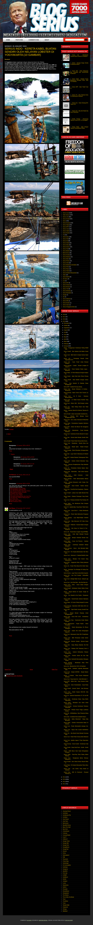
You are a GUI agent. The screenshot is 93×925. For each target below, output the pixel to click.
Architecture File (67, 815)
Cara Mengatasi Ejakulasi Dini (18, 489)
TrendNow (65, 901)
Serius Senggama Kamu (69, 306)
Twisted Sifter (66, 905)
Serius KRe (65, 300)
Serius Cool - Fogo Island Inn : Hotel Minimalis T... (76, 679)
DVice (64, 853)
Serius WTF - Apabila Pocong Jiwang (73, 386)
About (47, 40)
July (65, 332)
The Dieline (66, 895)
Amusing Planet (67, 811)
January (66, 346)
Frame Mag (65, 861)
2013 (64, 779)
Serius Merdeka (67, 290)
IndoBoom (65, 877)
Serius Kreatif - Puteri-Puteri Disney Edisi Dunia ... (76, 441)
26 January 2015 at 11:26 (27, 463)
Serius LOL (65, 216)
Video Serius (66, 214)
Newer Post (8, 669)
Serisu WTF (66, 282)
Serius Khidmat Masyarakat (69, 272)
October (66, 325)
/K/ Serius (65, 278)
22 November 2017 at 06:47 (23, 508)
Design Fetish (66, 841)
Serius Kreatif (66, 218)
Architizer (65, 817)
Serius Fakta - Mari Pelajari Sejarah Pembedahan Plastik (79, 127)
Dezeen (65, 851)
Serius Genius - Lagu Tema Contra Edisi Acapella (76, 573)
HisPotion (65, 867)
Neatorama (65, 885)
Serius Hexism (66, 284)
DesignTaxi (65, 849)
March (65, 341)
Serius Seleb (66, 242)
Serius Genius (66, 246)
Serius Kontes (66, 302)
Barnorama (65, 823)
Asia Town (65, 821)
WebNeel (65, 911)
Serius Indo (65, 236)
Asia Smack (66, 819)
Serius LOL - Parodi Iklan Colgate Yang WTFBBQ (76, 531)
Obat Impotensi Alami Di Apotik (18, 492)
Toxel (64, 899)
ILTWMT (65, 875)
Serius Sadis (66, 230)
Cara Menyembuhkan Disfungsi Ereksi (20, 491)
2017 (64, 316)
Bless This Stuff (66, 827)
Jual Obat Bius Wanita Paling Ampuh (20, 497)
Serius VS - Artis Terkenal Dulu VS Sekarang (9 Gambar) (79, 95)
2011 (64, 783)
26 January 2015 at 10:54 (23, 483)
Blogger (29, 920)
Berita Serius (66, 252)
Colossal (65, 833)
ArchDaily (65, 813)
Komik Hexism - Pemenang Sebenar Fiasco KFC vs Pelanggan (79, 119)
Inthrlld (64, 879)
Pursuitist (65, 889)
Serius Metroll (66, 276)
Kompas (11, 429)
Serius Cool (66, 212)
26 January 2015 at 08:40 (27, 457)
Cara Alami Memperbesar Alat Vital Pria (20, 496)
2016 (64, 319)
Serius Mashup (66, 256)
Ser (64, 296)
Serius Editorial (66, 298)
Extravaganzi (66, 855)
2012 (64, 781)
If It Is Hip (65, 873)
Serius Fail (65, 248)
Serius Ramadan (67, 292)
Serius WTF (66, 226)
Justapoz (65, 881)
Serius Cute (66, 228)
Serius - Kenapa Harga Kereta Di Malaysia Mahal (79, 63)
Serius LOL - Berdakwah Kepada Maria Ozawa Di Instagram (79, 55)
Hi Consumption (67, 865)
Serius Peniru (66, 260)
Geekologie (66, 863)
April (65, 339)
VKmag (64, 909)
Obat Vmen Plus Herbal (16, 495)
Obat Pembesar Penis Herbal (17, 488)
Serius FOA (65, 266)
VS (63, 234)
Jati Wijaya (12, 508)
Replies (13, 454)
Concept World (66, 835)
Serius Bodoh (66, 250)
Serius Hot (65, 240)
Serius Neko (66, 244)
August (66, 330)
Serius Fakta (66, 224)
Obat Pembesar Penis (16, 501)
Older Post (54, 669)
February (66, 343)
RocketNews (66, 891)
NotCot (64, 887)
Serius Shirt (66, 262)
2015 (64, 321)
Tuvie (64, 903)
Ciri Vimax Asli (14, 499)
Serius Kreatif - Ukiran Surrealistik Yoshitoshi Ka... (76, 414)
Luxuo (64, 883)
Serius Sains (66, 304)
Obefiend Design (43, 920)
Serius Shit (65, 238)
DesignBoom (66, 847)
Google (64, 294)
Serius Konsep (66, 222)
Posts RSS (19, 40)
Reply (10, 451)
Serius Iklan (66, 258)
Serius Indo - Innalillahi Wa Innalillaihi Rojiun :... (75, 716)
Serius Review (66, 286)
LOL (64, 280)
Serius (64, 220)
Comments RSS (34, 40)
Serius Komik (66, 254)
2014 (64, 777)
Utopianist (65, 907)
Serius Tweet (66, 270)
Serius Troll (65, 288)
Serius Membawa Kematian (69, 264)
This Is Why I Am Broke (68, 897)
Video (64, 274)
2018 (64, 314)
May (65, 336)
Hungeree (65, 869)
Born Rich (65, 829)
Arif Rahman (12, 474)
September (67, 327)
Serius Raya (66, 268)
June (65, 334)
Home (8, 40)
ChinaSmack (66, 831)
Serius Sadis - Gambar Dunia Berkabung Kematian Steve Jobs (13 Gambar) (79, 80)
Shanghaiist (66, 893)
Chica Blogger (69, 920)
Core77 (65, 837)
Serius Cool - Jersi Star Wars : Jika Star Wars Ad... (76, 582)
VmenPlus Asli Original (16, 493)
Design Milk (66, 843)
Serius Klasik (66, 232)
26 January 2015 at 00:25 (23, 445)
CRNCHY (65, 839)
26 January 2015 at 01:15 (23, 474)
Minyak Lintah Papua (15, 500)
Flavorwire (65, 859)
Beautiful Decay (67, 825)
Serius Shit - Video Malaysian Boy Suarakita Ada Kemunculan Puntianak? (79, 72)
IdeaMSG (65, 871)
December (66, 323)
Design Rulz (66, 845)
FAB (64, 857)
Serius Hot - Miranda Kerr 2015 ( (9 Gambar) (75, 666)
